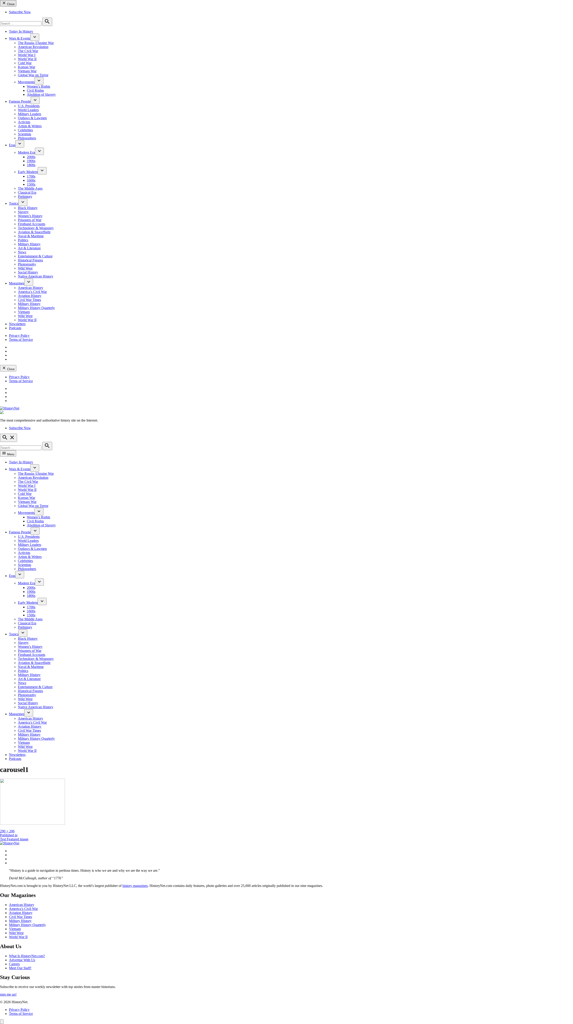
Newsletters (17, 324)
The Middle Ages (30, 188)
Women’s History (30, 216)
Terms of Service (21, 339)
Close (10, 4)
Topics (13, 203)
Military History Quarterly (36, 308)
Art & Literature (29, 248)
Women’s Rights (38, 86)
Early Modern (28, 172)
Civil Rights (35, 90)
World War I (26, 55)
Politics (23, 240)
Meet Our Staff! (20, 968)
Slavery (23, 212)
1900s (31, 161)
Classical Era (27, 192)
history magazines (135, 886)
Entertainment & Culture (35, 256)
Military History (29, 244)
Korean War (26, 67)
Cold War (25, 63)
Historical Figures (30, 260)
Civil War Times (29, 300)
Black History (28, 208)
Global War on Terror (33, 75)
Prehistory (25, 196)
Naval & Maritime (31, 236)
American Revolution (33, 47)
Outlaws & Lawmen (32, 118)
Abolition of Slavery (41, 94)
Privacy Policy (19, 335)
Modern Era (26, 152)
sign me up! (8, 994)
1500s (31, 184)
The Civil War (28, 51)
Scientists (24, 134)
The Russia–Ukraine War (36, 43)
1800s (31, 165)
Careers (14, 964)
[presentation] (34, 37)
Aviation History (29, 296)
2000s (31, 157)
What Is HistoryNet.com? (27, 956)
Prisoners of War (29, 220)
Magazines (16, 283)
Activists (24, 122)
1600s (31, 180)
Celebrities (25, 130)
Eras (12, 145)
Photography (27, 264)
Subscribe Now (20, 12)
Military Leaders (29, 114)
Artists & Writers (30, 126)
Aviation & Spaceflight (34, 232)
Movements (26, 82)
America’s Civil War (32, 292)
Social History (28, 272)
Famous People (20, 101)
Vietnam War (27, 71)
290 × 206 (7, 831)
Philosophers (27, 138)
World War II (27, 59)
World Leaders (28, 110)
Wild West (25, 268)
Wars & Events (19, 38)
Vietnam (24, 312)
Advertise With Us (22, 960)
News (22, 252)
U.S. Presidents (29, 106)
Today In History (21, 31)
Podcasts (15, 328)
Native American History (35, 276)
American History (30, 288)
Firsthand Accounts (31, 224)
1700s (31, 176)
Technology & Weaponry (36, 228)
